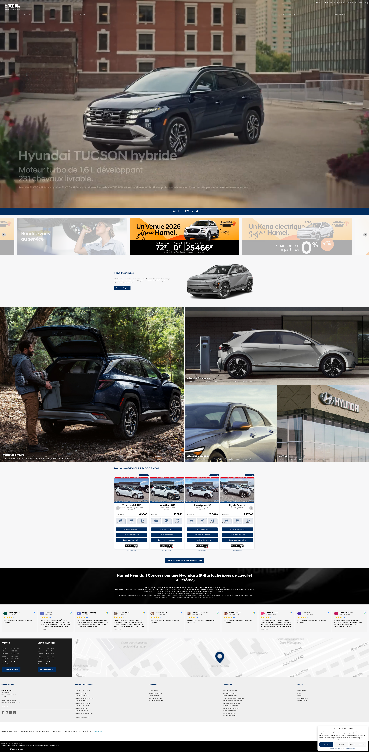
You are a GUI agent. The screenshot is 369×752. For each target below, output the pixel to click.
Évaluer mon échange (131, 535)
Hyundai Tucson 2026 (81, 711)
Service (236, 15)
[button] (116, 489)
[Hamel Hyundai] (65, 7)
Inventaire (27, 15)
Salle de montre (80, 15)
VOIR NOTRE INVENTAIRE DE (184, 560)
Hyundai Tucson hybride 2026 (84, 713)
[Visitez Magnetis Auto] (17, 749)
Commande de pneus (229, 713)
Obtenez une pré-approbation (232, 703)
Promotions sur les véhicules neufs (233, 698)
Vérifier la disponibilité (131, 529)
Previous (4, 235)
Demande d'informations (131, 540)
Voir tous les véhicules (155, 698)
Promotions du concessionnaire (232, 701)
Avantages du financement (231, 708)
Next (365, 235)
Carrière (299, 696)
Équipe (299, 693)
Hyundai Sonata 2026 (81, 708)
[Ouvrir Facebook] (3, 712)
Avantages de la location (230, 706)
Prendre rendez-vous (47, 669)
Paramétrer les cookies (43, 745)
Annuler (341, 744)
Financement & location (289, 15)
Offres (184, 15)
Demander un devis (229, 693)
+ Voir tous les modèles (82, 718)
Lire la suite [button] (43, 629)
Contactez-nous (301, 691)
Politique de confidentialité (348, 748)
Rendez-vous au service (230, 711)
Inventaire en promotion (156, 701)
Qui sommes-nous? (341, 15)
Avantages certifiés (302, 698)
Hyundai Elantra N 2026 (82, 703)
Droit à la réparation (54, 745)
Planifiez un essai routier (230, 691)
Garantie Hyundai (302, 701)
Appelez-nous (342, 2)
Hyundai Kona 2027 (81, 693)
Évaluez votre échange (230, 696)
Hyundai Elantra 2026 (81, 701)
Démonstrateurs (154, 696)
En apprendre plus (122, 288)
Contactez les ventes (11, 669)
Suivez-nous (330, 2)
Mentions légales (131, 550)
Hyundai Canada (97, 731)
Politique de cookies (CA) (31, 745)
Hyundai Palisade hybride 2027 (84, 698)
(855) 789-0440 (11, 701)
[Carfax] (131, 546)
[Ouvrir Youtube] (14, 712)
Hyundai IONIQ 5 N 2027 (82, 691)
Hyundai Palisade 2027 (82, 696)
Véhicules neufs (153, 691)
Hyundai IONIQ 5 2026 (82, 706)
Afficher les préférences (357, 744)
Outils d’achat (132, 15)
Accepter (326, 744)
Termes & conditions (5, 745)
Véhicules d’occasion (155, 693)
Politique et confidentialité (18, 745)
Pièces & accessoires (229, 716)
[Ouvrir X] (10, 712)
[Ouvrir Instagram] (7, 712)
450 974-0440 (16, 703)
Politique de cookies (335, 748)
